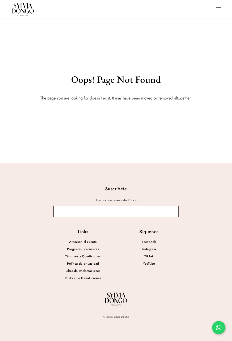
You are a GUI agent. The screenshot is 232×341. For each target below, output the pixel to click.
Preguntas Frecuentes (83, 249)
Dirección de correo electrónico (116, 200)
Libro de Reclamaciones (82, 270)
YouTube (149, 263)
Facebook (149, 241)
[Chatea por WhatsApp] (218, 327)
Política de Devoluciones (83, 278)
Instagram (149, 249)
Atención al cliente (83, 241)
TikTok (149, 256)
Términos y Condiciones (83, 256)
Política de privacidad (83, 263)
